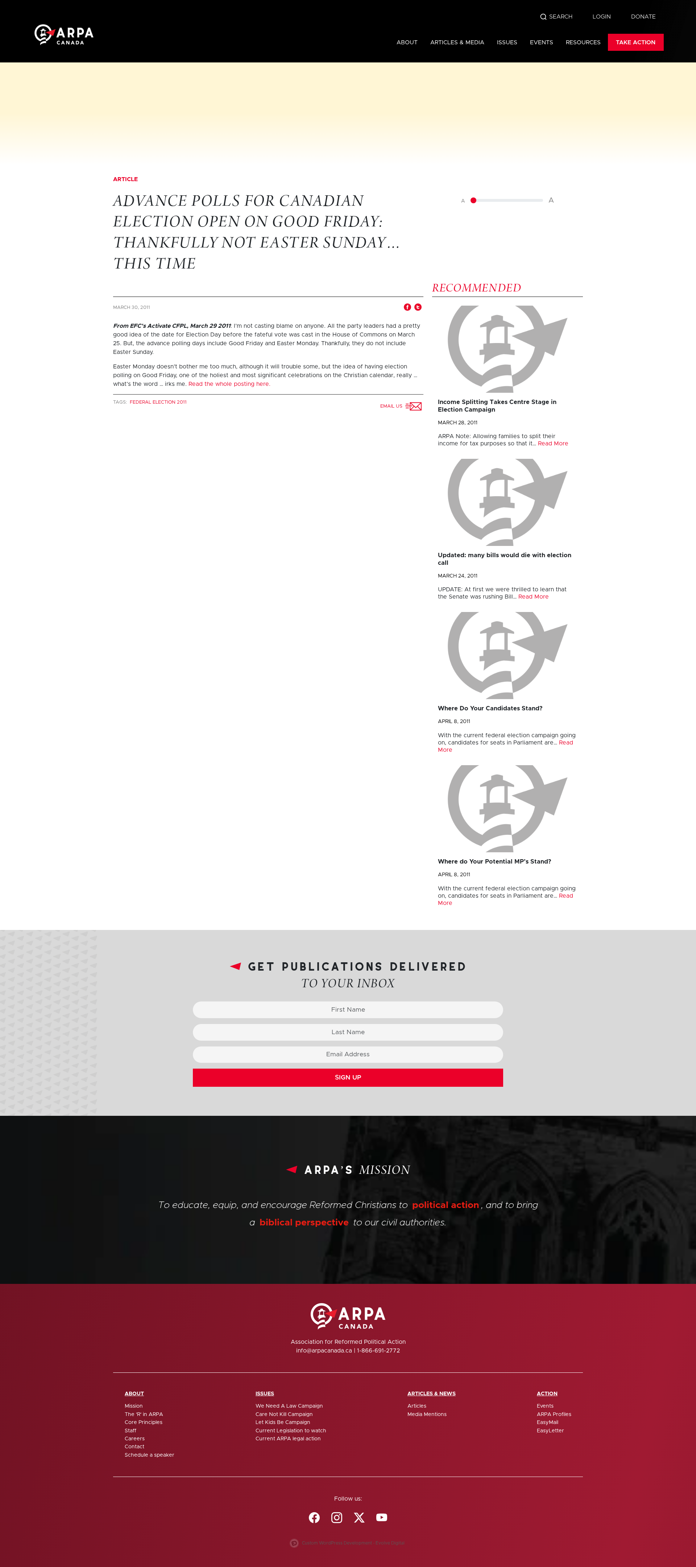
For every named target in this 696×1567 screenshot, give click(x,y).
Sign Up (348, 1077)
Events (541, 42)
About (407, 42)
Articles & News (431, 1393)
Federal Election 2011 (158, 402)
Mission (134, 1406)
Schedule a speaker (149, 1455)
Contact (134, 1446)
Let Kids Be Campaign (283, 1422)
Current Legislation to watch (291, 1430)
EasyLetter (550, 1430)
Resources (583, 42)
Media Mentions (427, 1414)
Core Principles (143, 1422)
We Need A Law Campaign (289, 1406)
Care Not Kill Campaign (284, 1414)
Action (547, 1393)
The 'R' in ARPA (144, 1414)
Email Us (392, 406)
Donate (643, 17)
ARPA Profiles (554, 1414)
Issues (507, 42)
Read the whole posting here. (229, 384)
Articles (416, 1406)
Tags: (120, 402)
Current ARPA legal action (288, 1438)
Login (602, 17)
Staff (130, 1430)
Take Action (635, 42)
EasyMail (547, 1422)
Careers (135, 1438)
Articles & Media (457, 42)
